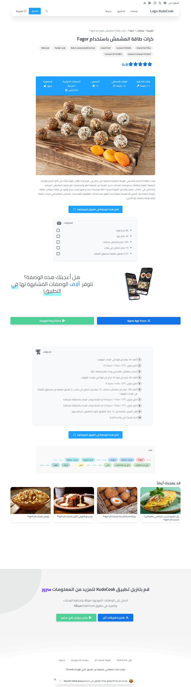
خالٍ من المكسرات (122, 465)
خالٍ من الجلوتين (142, 465)
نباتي (108, 465)
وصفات (140, 30)
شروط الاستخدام (103, 660)
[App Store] (144, 3)
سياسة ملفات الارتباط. (74, 681)
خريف (65, 465)
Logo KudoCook (161, 11)
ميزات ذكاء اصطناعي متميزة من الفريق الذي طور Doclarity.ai (95, 669)
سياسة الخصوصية (80, 660)
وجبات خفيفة (126, 460)
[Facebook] (165, 3)
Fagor (131, 30)
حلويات (113, 460)
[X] (160, 3)
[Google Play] (149, 3)
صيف (55, 465)
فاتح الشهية (88, 460)
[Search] (46, 11)
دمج (81, 465)
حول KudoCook (124, 660)
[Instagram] (155, 3)
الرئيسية (150, 30)
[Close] (60, 681)
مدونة (62, 660)
